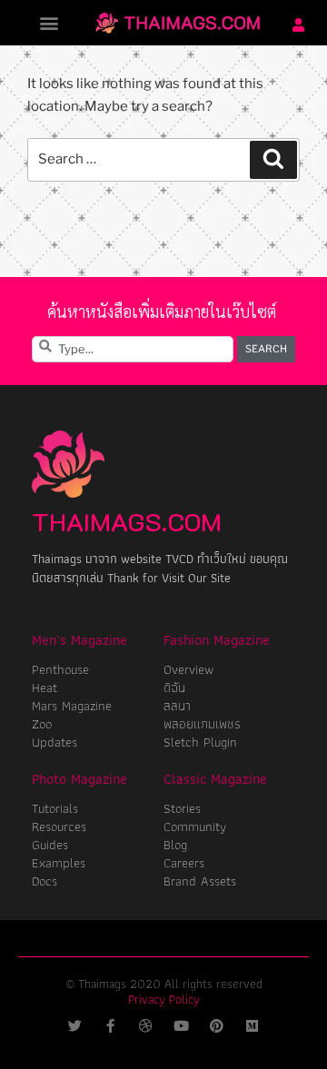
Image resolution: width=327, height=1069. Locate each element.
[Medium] (252, 1026)
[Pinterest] (216, 1026)
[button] (49, 23)
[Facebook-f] (110, 1026)
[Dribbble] (146, 1026)
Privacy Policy (164, 999)
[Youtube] (181, 1026)
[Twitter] (75, 1026)
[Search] (273, 160)
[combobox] (132, 349)
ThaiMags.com (127, 521)
